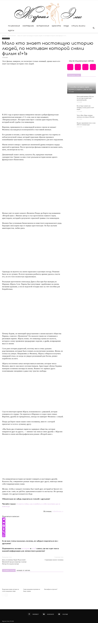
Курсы (11, 30)
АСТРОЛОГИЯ (42, 26)
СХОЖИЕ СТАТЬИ (8, 570)
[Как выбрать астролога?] (53, 581)
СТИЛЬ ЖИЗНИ (78, 26)
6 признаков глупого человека (54, 560)
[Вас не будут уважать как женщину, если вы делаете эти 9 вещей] (71, 107)
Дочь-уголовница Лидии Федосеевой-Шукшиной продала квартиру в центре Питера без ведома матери (14, 562)
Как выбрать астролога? (50, 589)
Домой (4, 35)
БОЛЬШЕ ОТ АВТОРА (23, 570)
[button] (93, 28)
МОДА (66, 26)
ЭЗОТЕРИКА (28, 26)
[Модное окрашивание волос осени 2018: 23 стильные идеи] (71, 124)
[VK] (32, 522)
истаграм (26, 548)
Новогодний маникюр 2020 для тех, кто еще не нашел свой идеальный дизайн (85, 98)
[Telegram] (32, 519)
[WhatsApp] (32, 535)
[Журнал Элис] (49, 12)
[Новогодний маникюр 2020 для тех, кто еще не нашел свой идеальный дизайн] (71, 98)
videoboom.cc (57, 511)
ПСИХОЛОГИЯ (14, 26)
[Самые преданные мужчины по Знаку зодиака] (32, 581)
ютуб (34, 548)
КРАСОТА (56, 26)
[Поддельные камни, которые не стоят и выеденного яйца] (11, 581)
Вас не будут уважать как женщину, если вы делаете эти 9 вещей (85, 107)
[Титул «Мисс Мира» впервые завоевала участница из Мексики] (71, 116)
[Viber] (32, 532)
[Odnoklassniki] (32, 529)
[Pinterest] (32, 525)
